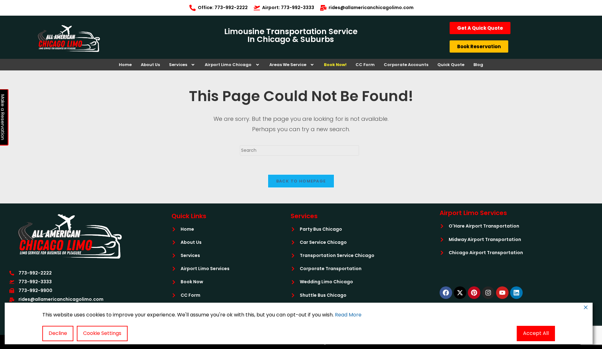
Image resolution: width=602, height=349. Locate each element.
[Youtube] (502, 292)
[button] (182, 64)
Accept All (536, 333)
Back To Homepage (301, 181)
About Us (150, 65)
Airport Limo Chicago (228, 65)
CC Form (365, 65)
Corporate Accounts (406, 65)
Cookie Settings (102, 333)
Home (125, 65)
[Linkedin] (516, 292)
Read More (348, 314)
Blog (478, 65)
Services (178, 65)
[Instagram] (488, 292)
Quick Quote (450, 65)
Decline (58, 333)
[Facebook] (446, 292)
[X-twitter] (460, 292)
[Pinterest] (474, 292)
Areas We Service (287, 65)
